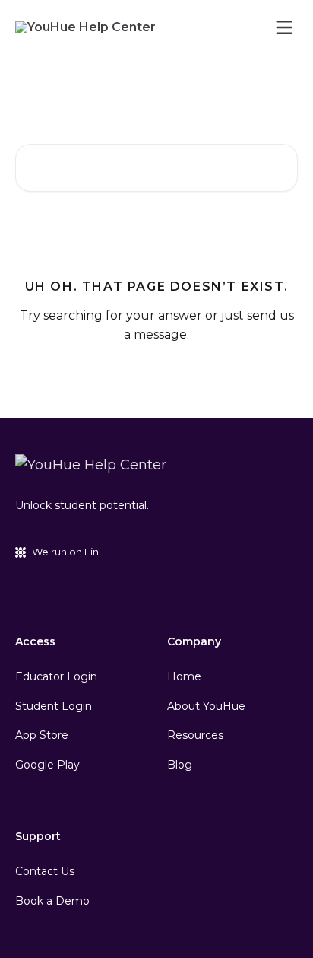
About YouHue (206, 706)
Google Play (47, 765)
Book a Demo (52, 901)
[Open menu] (284, 27)
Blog (179, 765)
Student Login (53, 706)
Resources (195, 735)
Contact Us (44, 871)
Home (184, 676)
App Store (41, 735)
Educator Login (56, 676)
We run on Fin (65, 552)
